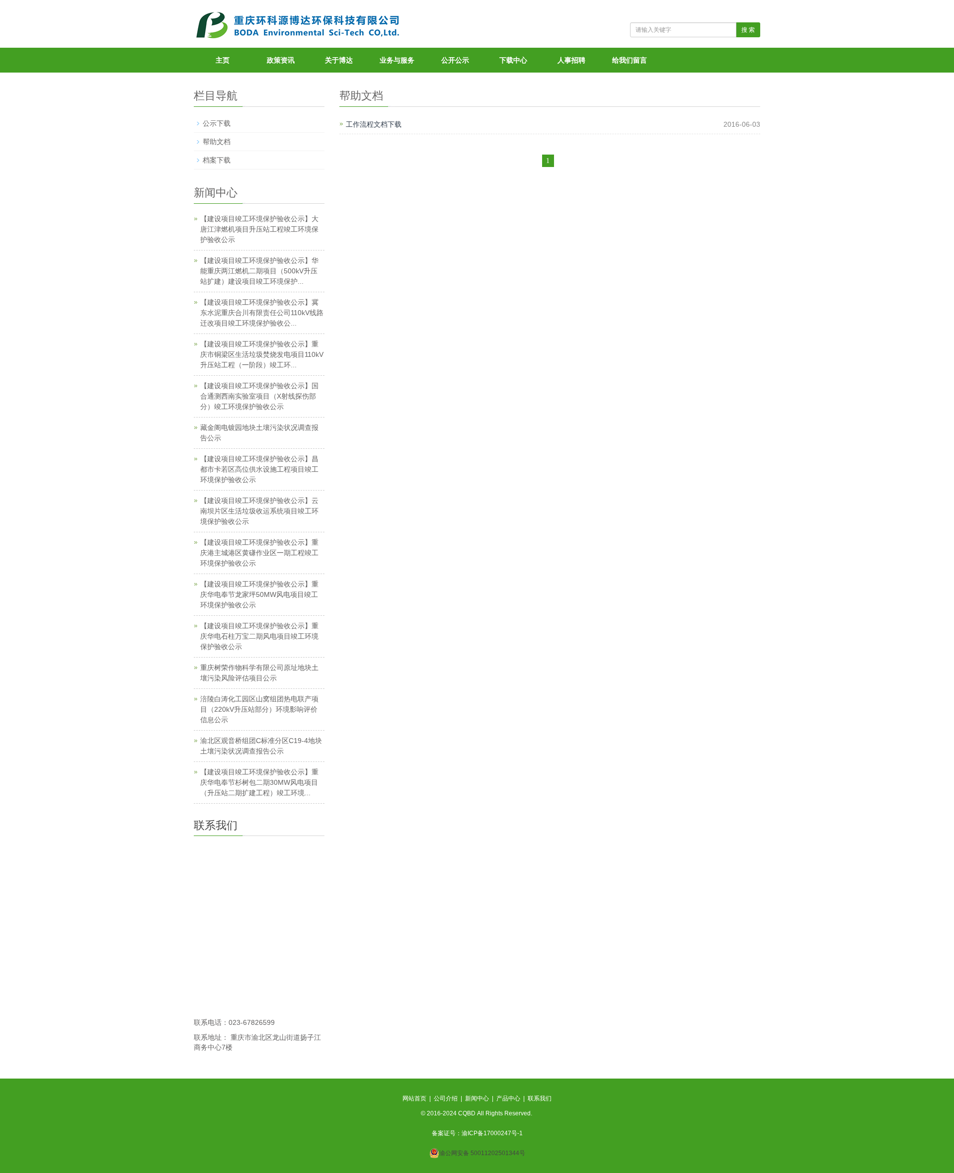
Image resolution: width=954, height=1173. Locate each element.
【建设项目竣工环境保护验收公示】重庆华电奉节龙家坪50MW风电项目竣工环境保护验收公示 (259, 594)
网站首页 (414, 1098)
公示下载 (217, 123)
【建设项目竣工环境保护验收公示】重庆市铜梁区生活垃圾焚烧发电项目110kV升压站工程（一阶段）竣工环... (261, 354)
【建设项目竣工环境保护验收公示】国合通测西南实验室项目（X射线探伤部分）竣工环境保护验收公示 (259, 396)
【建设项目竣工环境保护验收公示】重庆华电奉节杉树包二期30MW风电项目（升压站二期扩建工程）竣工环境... (259, 782)
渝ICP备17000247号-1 (492, 1133)
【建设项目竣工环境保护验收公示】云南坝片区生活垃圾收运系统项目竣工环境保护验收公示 (259, 511)
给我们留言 (629, 60)
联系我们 (540, 1098)
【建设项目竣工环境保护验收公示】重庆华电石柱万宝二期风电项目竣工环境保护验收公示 (259, 636)
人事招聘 (571, 60)
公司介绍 (446, 1098)
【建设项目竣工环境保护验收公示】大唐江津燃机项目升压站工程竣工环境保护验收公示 (259, 229)
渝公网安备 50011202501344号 (482, 1153)
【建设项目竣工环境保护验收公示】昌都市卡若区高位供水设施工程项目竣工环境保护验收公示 (259, 469)
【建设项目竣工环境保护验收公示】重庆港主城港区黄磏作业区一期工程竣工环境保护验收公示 (259, 552)
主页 (223, 60)
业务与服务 (397, 60)
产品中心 (508, 1098)
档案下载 (217, 160)
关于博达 (339, 60)
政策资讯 (281, 60)
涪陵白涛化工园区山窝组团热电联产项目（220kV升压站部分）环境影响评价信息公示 (259, 709)
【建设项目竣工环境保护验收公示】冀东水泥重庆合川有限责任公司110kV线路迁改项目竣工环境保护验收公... (261, 312)
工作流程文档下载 (373, 124)
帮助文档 (217, 142)
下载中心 (513, 60)
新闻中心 (477, 1098)
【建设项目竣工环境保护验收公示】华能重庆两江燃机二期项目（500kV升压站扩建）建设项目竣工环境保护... (259, 270)
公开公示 (455, 60)
